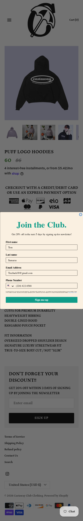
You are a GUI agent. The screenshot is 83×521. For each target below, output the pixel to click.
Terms (75, 292)
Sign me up (41, 300)
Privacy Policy (70, 292)
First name (11, 242)
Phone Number (14, 280)
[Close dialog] (80, 214)
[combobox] (10, 285)
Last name (11, 254)
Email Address (13, 267)
